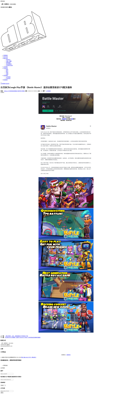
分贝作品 (5, 68)
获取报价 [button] (3, 1)
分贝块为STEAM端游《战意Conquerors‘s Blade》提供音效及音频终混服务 (22, 337)
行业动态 (8, 78)
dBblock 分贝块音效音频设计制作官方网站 (14, 91)
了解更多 (68, 354)
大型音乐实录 (9, 65)
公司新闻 (8, 77)
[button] (67, 365)
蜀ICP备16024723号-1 (26, 357)
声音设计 (8, 59)
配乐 (7, 71)
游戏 (63, 119)
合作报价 (5, 66)
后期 (7, 74)
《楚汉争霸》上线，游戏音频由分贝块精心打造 (16, 336)
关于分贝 (5, 56)
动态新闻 (5, 75)
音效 (7, 72)
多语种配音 (9, 64)
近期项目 (5, 55)
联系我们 (5, 79)
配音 (7, 69)
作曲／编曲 (9, 61)
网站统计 (34, 357)
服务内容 (5, 58)
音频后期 (8, 62)
